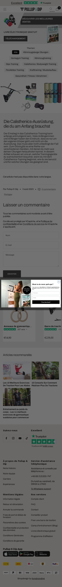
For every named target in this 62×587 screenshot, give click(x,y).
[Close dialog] (58, 281)
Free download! (46, 302)
